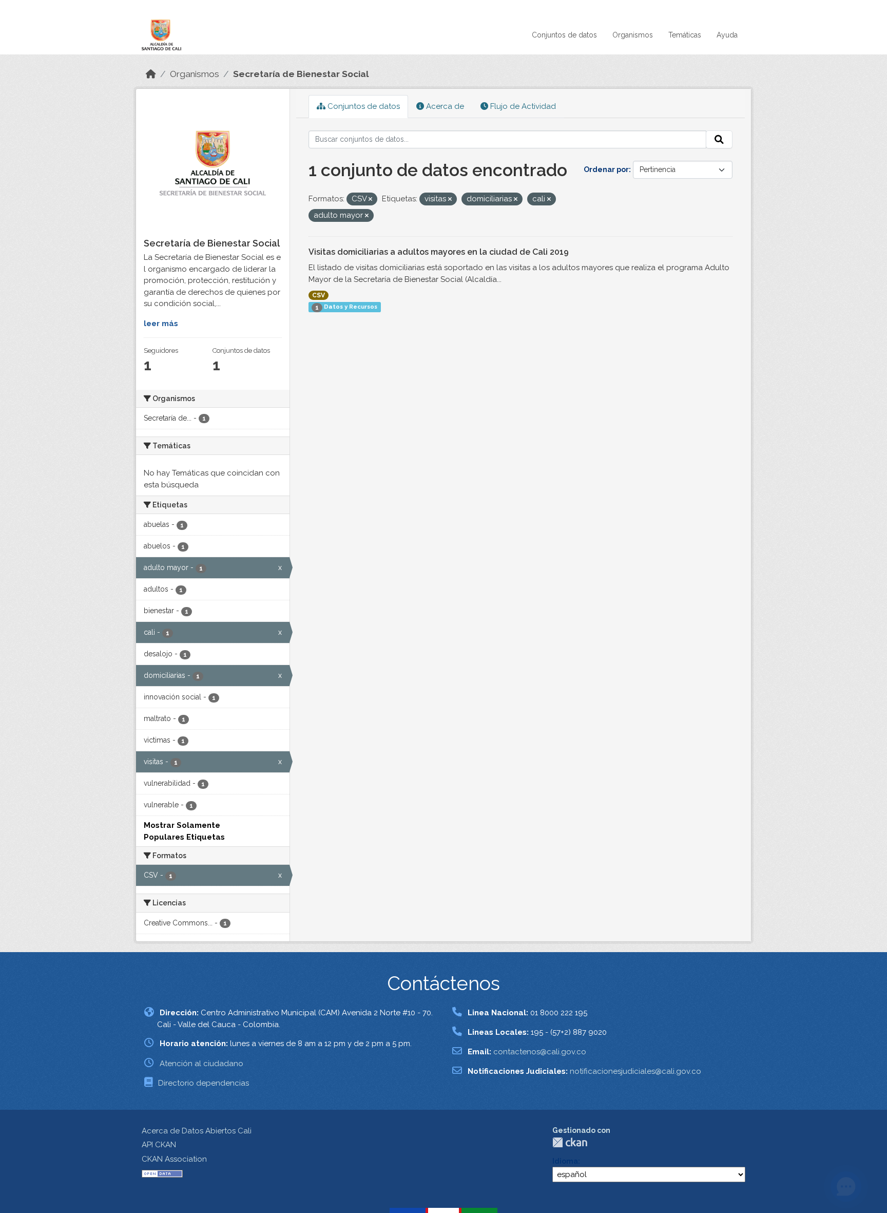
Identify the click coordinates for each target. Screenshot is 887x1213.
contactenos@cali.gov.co (539, 1051)
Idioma (565, 1161)
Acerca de (444, 106)
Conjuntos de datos (564, 35)
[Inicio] (151, 74)
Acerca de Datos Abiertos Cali (197, 1130)
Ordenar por (606, 169)
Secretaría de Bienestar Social (301, 74)
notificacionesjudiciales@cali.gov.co (635, 1071)
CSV (318, 295)
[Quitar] (370, 199)
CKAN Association (174, 1159)
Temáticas (684, 35)
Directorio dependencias (203, 1083)
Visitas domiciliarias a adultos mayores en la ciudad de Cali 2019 (438, 252)
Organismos (632, 35)
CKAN (569, 1142)
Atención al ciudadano (201, 1063)
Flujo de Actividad (522, 106)
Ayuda (727, 35)
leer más (161, 323)
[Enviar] (719, 139)
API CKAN (159, 1144)
